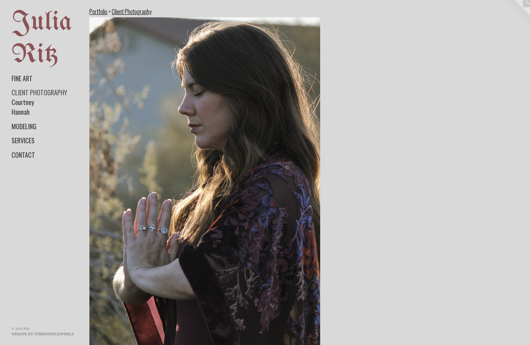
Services (23, 140)
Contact (23, 155)
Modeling (24, 126)
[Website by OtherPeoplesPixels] (515, 14)
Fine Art (22, 78)
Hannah (21, 112)
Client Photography (39, 92)
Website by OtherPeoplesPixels (43, 334)
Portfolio (98, 11)
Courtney (23, 102)
